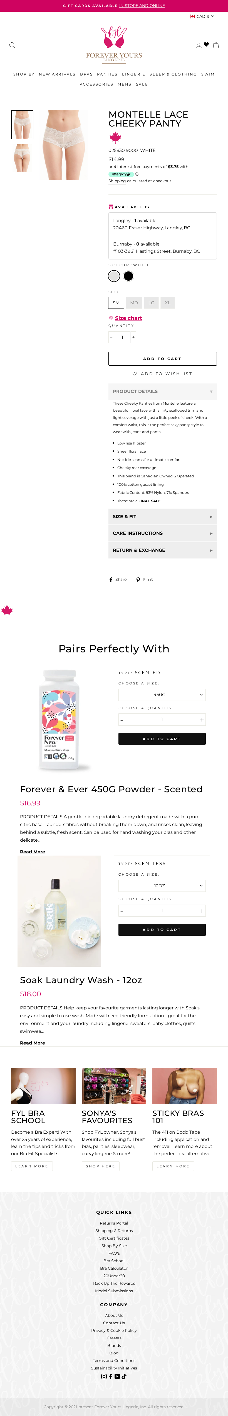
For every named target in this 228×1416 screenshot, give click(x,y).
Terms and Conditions (114, 1360)
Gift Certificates (114, 1238)
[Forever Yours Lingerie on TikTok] (124, 1376)
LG (151, 302)
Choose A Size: (139, 683)
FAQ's (114, 1253)
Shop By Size (114, 1245)
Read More (32, 851)
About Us (114, 1315)
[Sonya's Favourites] (114, 1086)
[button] (125, 318)
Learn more (173, 1166)
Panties (107, 74)
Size (114, 292)
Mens (125, 84)
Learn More (32, 1166)
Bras (86, 74)
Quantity (121, 326)
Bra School (114, 1260)
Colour (129, 265)
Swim (208, 74)
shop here (100, 1166)
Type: (126, 673)
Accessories (97, 84)
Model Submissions (114, 1290)
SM (116, 302)
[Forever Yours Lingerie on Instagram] (104, 1376)
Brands (114, 1345)
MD (134, 302)
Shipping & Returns (114, 1230)
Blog (114, 1353)
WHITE (114, 276)
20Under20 (114, 1275)
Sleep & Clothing (173, 74)
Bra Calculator (114, 1268)
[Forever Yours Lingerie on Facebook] (111, 1376)
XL (167, 302)
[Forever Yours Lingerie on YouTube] (118, 1376)
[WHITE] (129, 283)
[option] (64, 145)
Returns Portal (114, 1223)
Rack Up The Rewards (114, 1283)
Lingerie (134, 74)
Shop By (24, 74)
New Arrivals (57, 74)
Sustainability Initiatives (114, 1368)
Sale (142, 84)
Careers (114, 1337)
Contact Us (114, 1322)
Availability (133, 207)
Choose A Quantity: (146, 708)
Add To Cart (162, 739)
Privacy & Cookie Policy (114, 1330)
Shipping (117, 181)
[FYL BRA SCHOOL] (43, 1086)
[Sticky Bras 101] (184, 1086)
